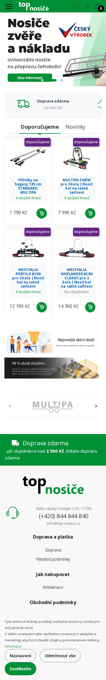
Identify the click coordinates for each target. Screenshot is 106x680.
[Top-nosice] (34, 6)
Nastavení (20, 655)
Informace (13, 646)
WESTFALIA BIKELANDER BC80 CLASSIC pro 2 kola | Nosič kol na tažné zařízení (76, 278)
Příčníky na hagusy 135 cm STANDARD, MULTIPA (28, 186)
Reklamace (53, 587)
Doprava (53, 550)
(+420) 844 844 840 (63, 516)
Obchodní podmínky (53, 602)
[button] (76, 5)
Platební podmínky (53, 559)
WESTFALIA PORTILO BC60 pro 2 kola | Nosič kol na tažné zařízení (28, 278)
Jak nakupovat (53, 574)
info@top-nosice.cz (63, 523)
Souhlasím (20, 668)
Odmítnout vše (60, 655)
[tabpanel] (53, 49)
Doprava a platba (53, 537)
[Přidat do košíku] (42, 213)
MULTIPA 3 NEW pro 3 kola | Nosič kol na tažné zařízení (76, 186)
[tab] (39, 127)
